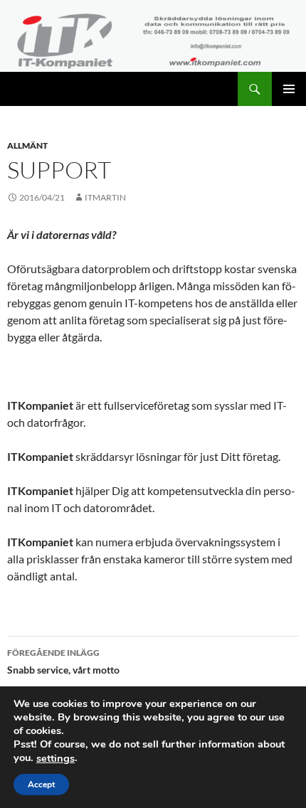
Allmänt (27, 145)
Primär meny (289, 89)
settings (55, 758)
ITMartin (105, 197)
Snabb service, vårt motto (63, 661)
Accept (41, 784)
